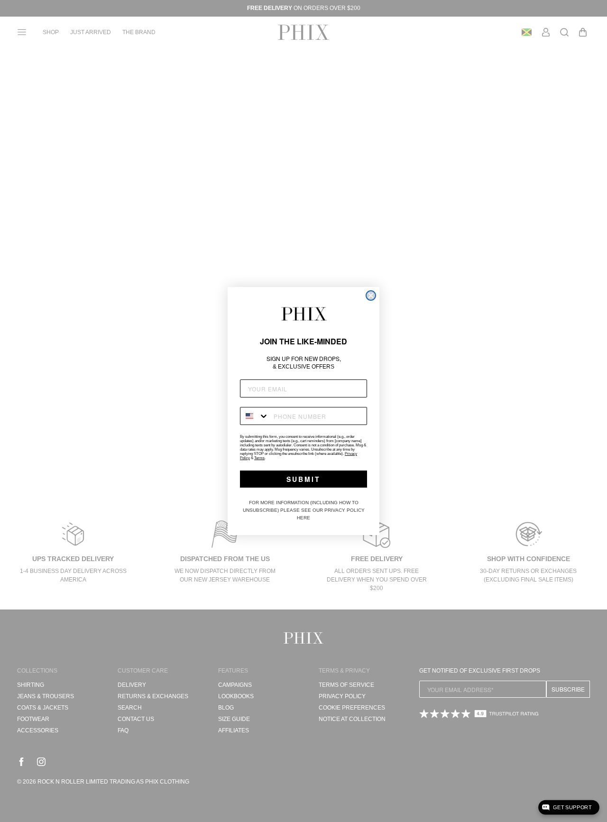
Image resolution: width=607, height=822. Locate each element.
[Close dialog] (371, 295)
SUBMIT (303, 479)
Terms (259, 458)
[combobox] (254, 416)
